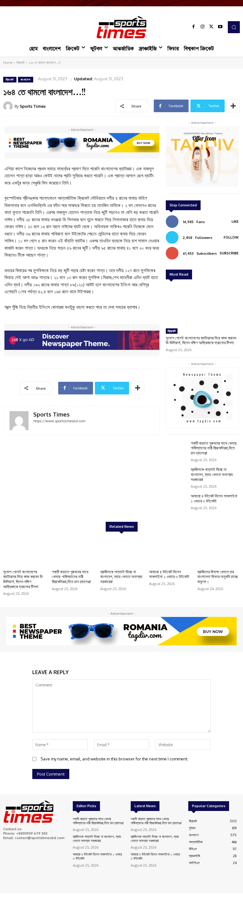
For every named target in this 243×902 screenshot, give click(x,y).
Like (235, 221)
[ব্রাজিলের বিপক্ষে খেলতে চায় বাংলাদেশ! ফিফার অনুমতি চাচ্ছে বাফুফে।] (218, 551)
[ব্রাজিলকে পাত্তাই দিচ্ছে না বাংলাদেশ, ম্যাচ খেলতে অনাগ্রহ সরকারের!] (177, 476)
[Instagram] (202, 27)
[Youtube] (220, 27)
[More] (233, 106)
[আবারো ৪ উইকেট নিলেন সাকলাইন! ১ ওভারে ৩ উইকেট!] (177, 502)
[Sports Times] (121, 27)
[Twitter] (211, 27)
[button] (234, 27)
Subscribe (229, 253)
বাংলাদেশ (26, 79)
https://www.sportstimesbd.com (59, 421)
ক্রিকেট (20, 62)
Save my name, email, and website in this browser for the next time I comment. (114, 758)
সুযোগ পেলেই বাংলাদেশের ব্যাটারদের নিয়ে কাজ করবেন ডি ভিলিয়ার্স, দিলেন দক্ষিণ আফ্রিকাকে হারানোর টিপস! (201, 340)
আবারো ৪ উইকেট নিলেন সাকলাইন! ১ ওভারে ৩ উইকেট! (214, 498)
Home (7, 62)
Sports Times (33, 106)
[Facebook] (193, 27)
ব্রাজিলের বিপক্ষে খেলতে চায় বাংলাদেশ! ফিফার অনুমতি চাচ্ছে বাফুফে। (217, 576)
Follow (231, 237)
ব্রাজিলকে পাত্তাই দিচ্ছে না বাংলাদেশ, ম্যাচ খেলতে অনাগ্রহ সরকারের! (212, 474)
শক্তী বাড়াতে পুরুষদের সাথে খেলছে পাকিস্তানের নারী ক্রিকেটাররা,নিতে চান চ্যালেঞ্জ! (214, 448)
